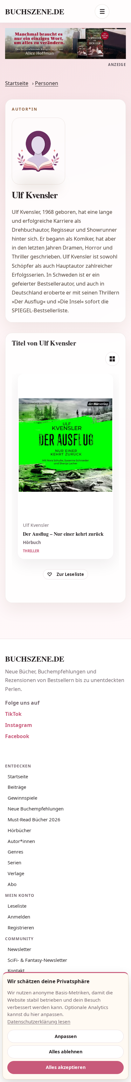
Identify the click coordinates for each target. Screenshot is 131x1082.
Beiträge (17, 787)
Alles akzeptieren (66, 1067)
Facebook (17, 736)
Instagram (18, 725)
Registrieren (21, 927)
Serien (14, 862)
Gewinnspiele (22, 798)
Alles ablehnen (65, 1052)
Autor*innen (21, 841)
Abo (12, 884)
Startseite (16, 83)
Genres (15, 851)
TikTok (13, 713)
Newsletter (19, 949)
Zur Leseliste (70, 574)
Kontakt (16, 970)
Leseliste (17, 906)
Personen (46, 83)
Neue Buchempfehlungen (36, 808)
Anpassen (66, 1036)
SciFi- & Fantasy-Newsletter (37, 960)
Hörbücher (19, 830)
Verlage (16, 873)
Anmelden (19, 916)
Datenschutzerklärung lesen (38, 1021)
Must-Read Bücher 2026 (34, 819)
